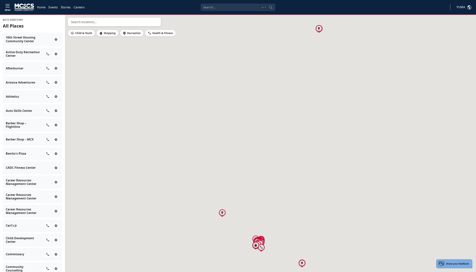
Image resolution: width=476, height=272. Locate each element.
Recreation (132, 33)
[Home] (24, 7)
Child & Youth (81, 33)
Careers (79, 7)
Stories (66, 7)
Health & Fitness (160, 33)
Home (41, 7)
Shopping (107, 33)
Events (53, 7)
